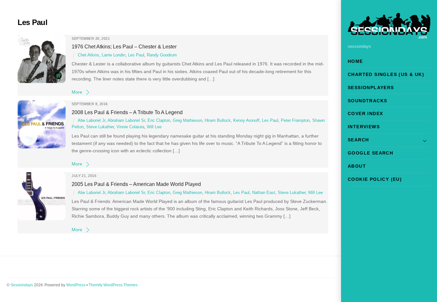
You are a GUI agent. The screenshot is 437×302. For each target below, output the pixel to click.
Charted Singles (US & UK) (386, 74)
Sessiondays (22, 285)
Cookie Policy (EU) (375, 179)
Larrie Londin (113, 55)
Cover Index (365, 113)
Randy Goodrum (162, 55)
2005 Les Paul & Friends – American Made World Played (136, 184)
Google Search (370, 152)
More (77, 92)
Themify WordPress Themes (113, 285)
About (357, 166)
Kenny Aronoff (246, 120)
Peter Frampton (295, 120)
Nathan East (263, 192)
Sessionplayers (371, 87)
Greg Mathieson (187, 120)
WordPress (75, 285)
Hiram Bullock (218, 120)
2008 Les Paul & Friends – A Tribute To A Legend (127, 112)
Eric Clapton (158, 120)
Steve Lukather (100, 127)
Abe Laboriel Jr (91, 120)
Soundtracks (367, 100)
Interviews (364, 126)
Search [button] (358, 139)
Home (355, 61)
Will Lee (154, 127)
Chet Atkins (88, 55)
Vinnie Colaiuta (130, 127)
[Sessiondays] (389, 35)
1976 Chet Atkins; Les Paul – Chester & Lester (124, 46)
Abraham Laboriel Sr (126, 120)
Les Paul (136, 55)
